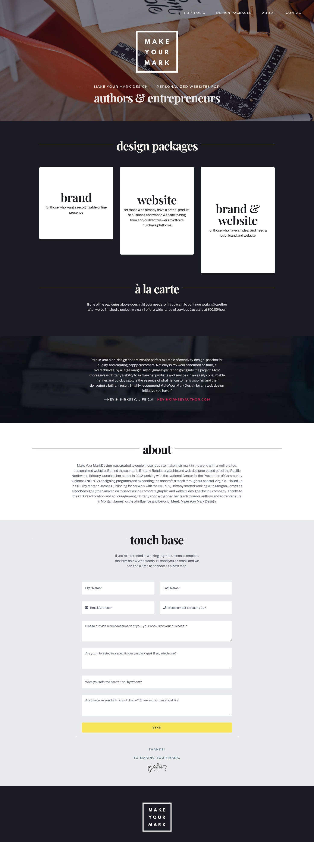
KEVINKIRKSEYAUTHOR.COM (183, 399)
